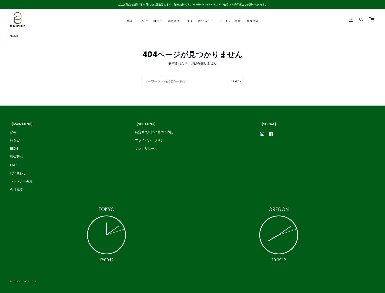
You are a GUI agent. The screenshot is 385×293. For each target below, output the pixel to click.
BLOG (14, 148)
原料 (13, 132)
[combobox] (192, 81)
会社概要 (16, 189)
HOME (14, 36)
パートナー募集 (21, 181)
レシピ (15, 140)
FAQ (13, 165)
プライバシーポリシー (151, 140)
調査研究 (16, 156)
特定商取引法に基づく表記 (154, 132)
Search (236, 81)
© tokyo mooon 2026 (23, 281)
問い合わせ (18, 173)
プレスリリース (146, 148)
